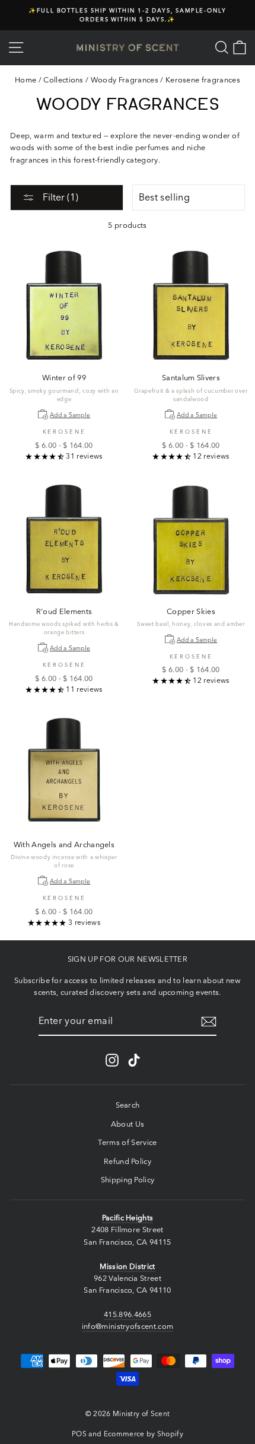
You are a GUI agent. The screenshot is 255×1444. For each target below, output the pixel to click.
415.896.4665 (127, 1314)
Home (25, 79)
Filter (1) (59, 197)
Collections (63, 79)
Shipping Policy (128, 1179)
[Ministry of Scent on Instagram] (112, 1060)
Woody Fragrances (124, 79)
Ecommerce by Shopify (143, 1433)
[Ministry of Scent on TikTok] (134, 1060)
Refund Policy (127, 1161)
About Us (128, 1123)
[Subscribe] (208, 1021)
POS (79, 1433)
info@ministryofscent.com (128, 1326)
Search (128, 1105)
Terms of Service (127, 1142)
